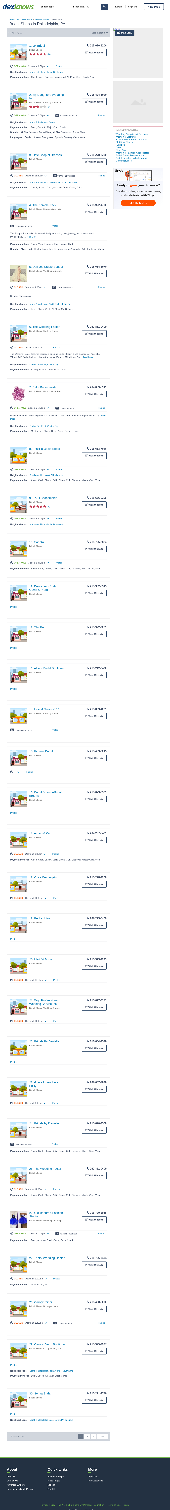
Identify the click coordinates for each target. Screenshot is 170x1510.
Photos (58, 66)
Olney (52, 122)
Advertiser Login (55, 1476)
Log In (119, 6)
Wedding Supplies (42, 19)
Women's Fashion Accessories (132, 152)
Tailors (119, 147)
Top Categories (95, 1480)
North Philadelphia (39, 122)
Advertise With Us (16, 1485)
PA (18, 19)
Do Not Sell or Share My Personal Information (81, 1505)
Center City (52, 364)
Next (103, 1436)
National (51, 1485)
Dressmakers (49, 209)
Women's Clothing (126, 136)
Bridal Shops (35, 50)
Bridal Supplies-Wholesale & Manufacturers (131, 159)
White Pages (53, 1480)
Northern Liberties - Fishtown (63, 182)
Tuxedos (120, 144)
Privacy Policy (48, 1505)
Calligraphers (49, 1348)
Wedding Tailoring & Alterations (58, 1220)
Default (101, 32)
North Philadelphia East (60, 304)
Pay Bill (51, 1489)
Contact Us (12, 1480)
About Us (11, 1476)
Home (11, 19)
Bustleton (58, 72)
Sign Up (132, 6)
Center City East (38, 364)
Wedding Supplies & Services (58, 271)
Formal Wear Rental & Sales (57, 391)
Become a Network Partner (20, 1489)
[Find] (104, 7)
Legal (126, 1505)
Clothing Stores (51, 102)
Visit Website (95, 52)
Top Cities (93, 1476)
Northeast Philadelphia (41, 72)
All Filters (17, 33)
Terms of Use (114, 1505)
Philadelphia (27, 19)
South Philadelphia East (41, 1420)
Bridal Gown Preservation (130, 155)
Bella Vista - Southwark (61, 1371)
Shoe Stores (122, 150)
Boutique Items (50, 1306)
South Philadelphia (39, 1371)
